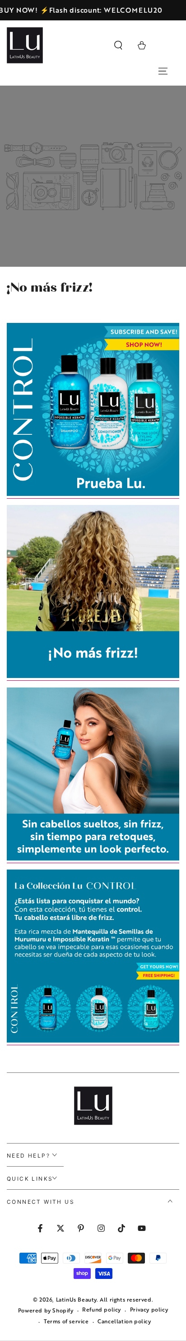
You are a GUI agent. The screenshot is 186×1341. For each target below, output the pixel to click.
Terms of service (66, 1321)
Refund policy (101, 1309)
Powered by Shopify (46, 1310)
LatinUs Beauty (76, 1299)
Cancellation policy (124, 1321)
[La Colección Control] (93, 494)
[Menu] (163, 71)
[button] (118, 45)
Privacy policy (149, 1309)
